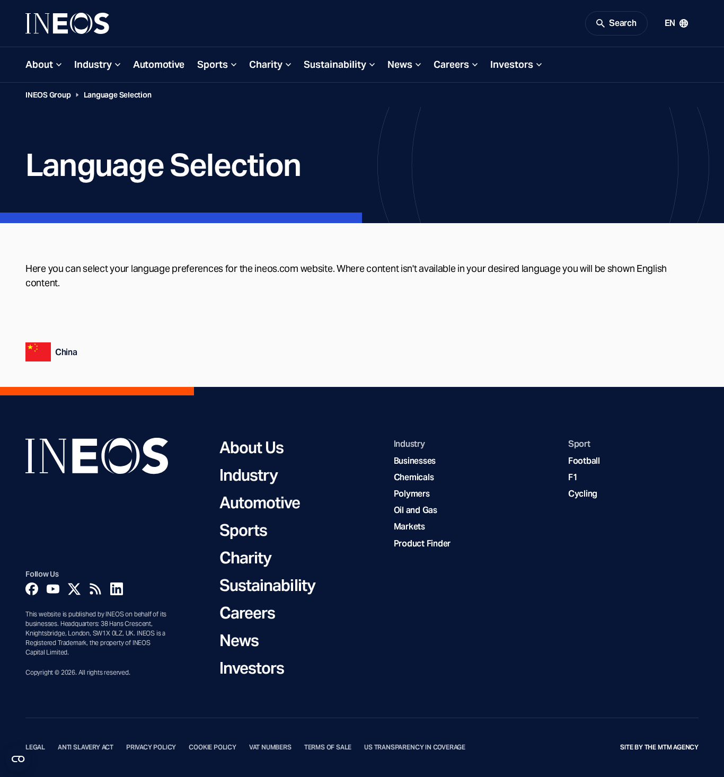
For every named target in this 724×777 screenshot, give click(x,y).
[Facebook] (31, 588)
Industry (93, 64)
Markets (409, 527)
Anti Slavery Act (85, 747)
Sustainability (335, 64)
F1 (573, 477)
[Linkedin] (116, 588)
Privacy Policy (151, 747)
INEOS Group (48, 95)
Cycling (582, 494)
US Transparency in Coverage (414, 747)
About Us (251, 447)
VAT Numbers (270, 747)
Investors (511, 64)
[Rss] (95, 588)
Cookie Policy (212, 747)
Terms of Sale (328, 747)
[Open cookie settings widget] (18, 759)
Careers (451, 64)
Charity (265, 64)
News (399, 64)
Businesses (415, 461)
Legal (35, 747)
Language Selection (118, 95)
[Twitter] (74, 588)
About (39, 64)
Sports (212, 64)
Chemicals (414, 477)
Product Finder (422, 543)
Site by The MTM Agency (659, 747)
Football (584, 461)
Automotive (158, 64)
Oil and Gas (415, 510)
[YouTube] (53, 588)
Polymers (412, 494)
